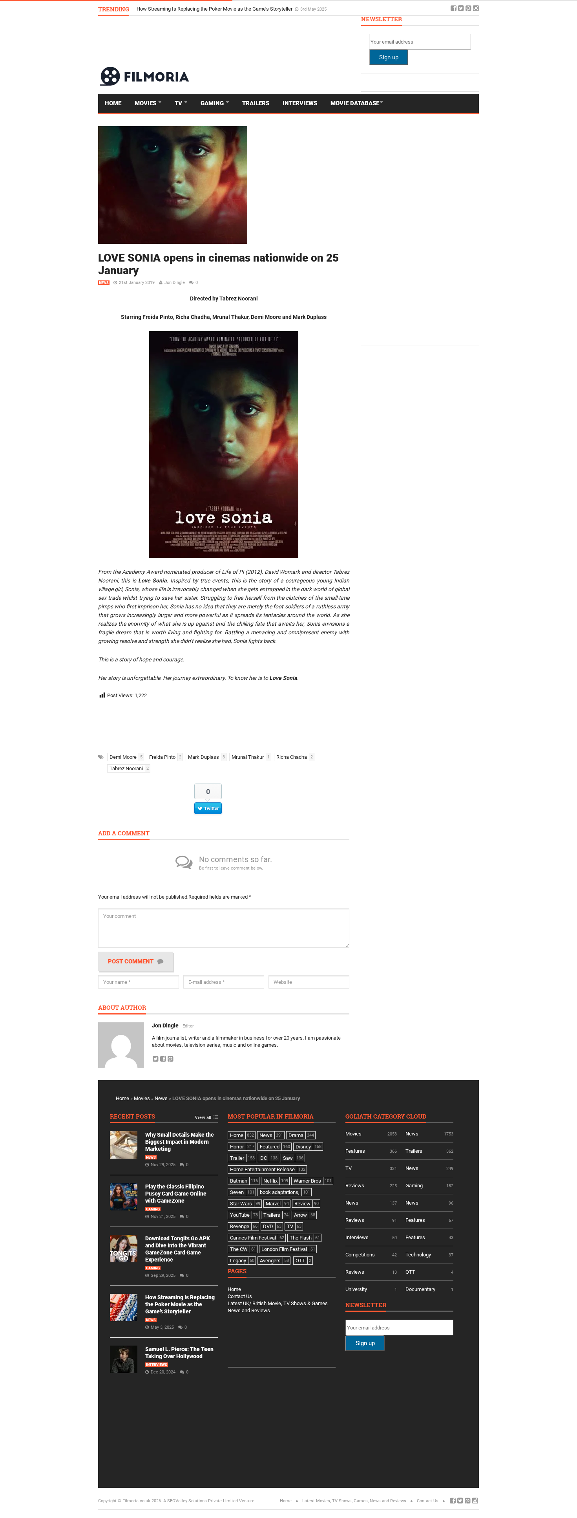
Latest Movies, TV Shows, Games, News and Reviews (354, 1500)
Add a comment (124, 833)
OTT (410, 1271)
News (104, 283)
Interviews (300, 103)
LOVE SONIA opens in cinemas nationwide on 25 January (218, 264)
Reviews (354, 1185)
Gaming (213, 103)
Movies (146, 103)
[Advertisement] (336, 41)
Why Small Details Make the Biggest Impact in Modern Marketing (179, 1142)
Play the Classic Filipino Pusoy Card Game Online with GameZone (175, 1193)
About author (122, 1008)
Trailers (255, 103)
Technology (418, 1254)
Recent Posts (132, 1116)
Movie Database (354, 103)
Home (113, 103)
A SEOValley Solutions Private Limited (200, 1500)
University (356, 1289)
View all (203, 1117)
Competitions (360, 1254)
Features (355, 1151)
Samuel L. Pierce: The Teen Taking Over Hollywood (193, 9)
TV (179, 103)
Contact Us (240, 1296)
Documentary (420, 1289)
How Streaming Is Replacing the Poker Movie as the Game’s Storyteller (180, 1304)
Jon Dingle (174, 282)
